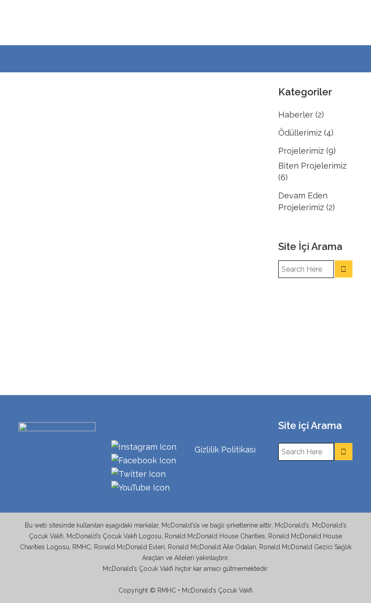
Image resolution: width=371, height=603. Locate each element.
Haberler (295, 114)
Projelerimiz (301, 150)
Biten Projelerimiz (312, 165)
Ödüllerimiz (300, 132)
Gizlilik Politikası (225, 449)
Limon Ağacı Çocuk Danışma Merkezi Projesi (71, 126)
